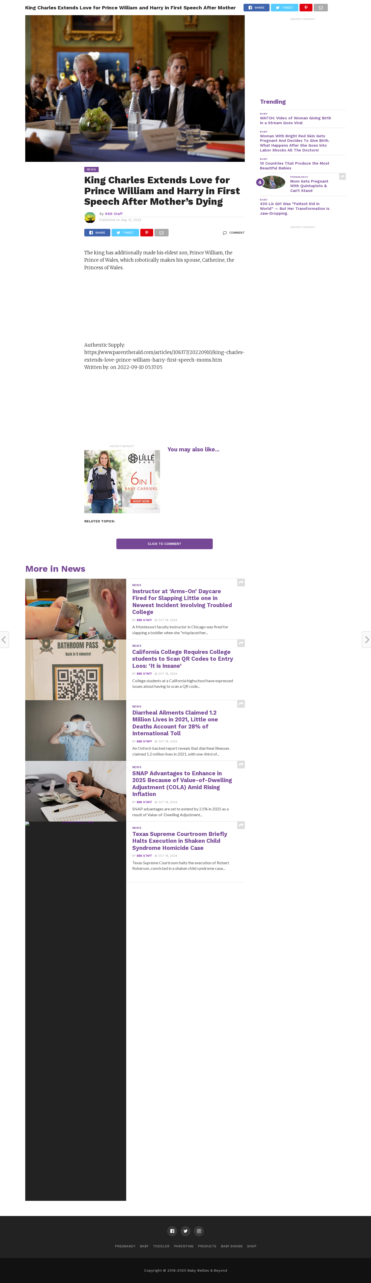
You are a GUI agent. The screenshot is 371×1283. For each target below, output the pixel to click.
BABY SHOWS (232, 1246)
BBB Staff (114, 214)
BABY (144, 1246)
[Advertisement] (122, 308)
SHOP (251, 1246)
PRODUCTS (207, 1246)
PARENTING (183, 1246)
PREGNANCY (125, 1246)
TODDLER (161, 1246)
